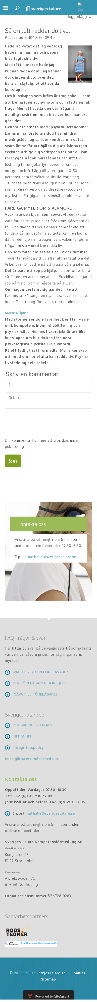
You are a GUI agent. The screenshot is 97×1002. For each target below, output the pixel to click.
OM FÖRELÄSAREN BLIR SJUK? (40, 683)
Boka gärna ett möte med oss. (32, 759)
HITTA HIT (23, 736)
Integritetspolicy (29, 747)
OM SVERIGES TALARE (33, 725)
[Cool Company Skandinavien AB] (29, 943)
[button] (6, 10)
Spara (13, 461)
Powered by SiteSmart (52, 996)
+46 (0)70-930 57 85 (67, 802)
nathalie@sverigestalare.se (52, 557)
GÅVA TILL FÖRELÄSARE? (36, 694)
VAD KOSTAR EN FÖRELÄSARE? (41, 672)
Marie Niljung (17, 313)
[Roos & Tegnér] (18, 930)
